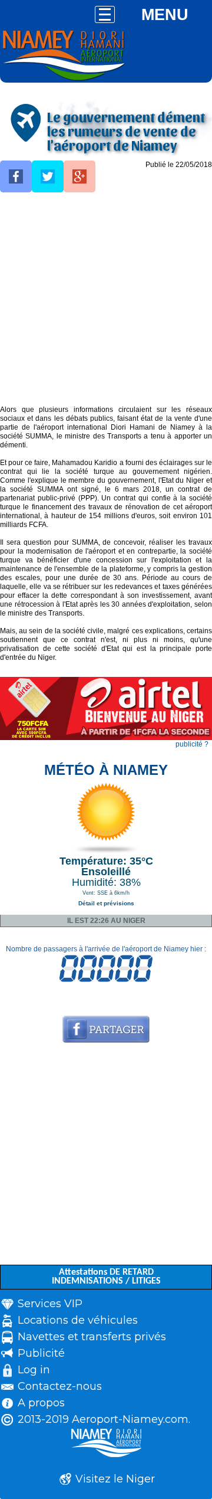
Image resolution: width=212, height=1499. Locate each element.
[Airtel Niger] (106, 738)
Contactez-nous (60, 1386)
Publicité (41, 1353)
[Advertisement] (106, 299)
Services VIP (50, 1303)
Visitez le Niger (115, 1478)
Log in (34, 1369)
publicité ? (191, 744)
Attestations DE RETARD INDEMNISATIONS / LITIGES (106, 1277)
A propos (41, 1402)
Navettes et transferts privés (92, 1336)
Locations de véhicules (78, 1320)
